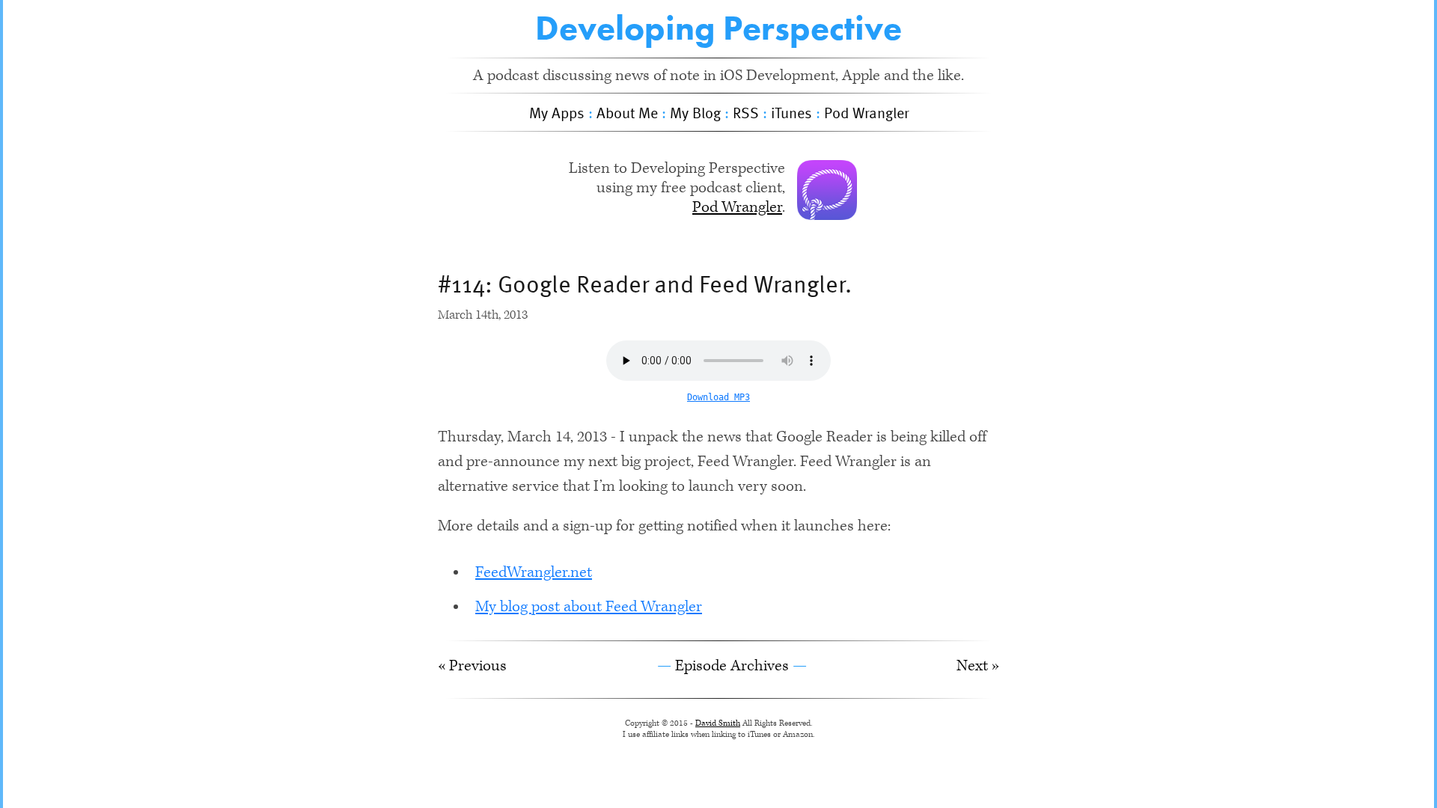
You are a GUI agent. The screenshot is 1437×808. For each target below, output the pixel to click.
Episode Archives (732, 666)
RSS (746, 112)
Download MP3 (718, 397)
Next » (978, 666)
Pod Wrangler (866, 112)
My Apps (557, 112)
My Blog (695, 112)
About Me (627, 112)
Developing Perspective (718, 28)
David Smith (717, 723)
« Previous (472, 666)
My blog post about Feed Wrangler (588, 606)
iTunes (791, 112)
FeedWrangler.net (533, 572)
